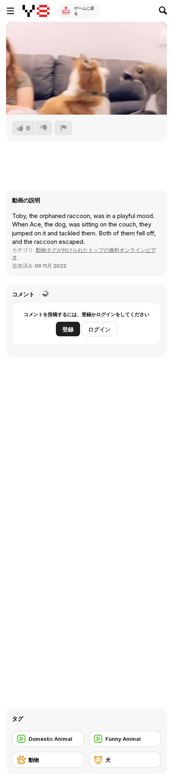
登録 (68, 329)
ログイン (99, 329)
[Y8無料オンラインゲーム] (36, 11)
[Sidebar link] (10, 11)
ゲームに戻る (84, 11)
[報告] (63, 128)
